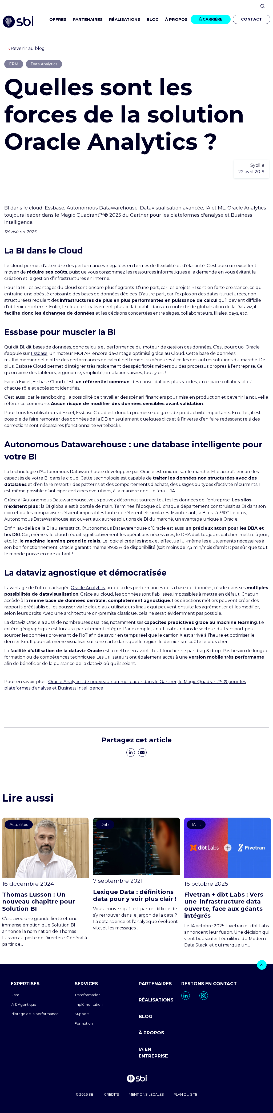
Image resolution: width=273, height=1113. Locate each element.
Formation (84, 1023)
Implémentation (89, 1004)
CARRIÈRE (212, 19)
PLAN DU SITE (185, 1094)
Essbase (39, 353)
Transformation (88, 995)
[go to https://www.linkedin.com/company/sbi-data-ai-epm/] (185, 995)
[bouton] (262, 965)
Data (15, 995)
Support (82, 1014)
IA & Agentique (23, 1004)
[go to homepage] (136, 1079)
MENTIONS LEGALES (146, 1094)
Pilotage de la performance (35, 1014)
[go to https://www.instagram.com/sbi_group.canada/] (203, 995)
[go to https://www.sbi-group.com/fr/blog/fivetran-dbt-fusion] (227, 883)
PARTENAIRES (88, 19)
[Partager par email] (142, 752)
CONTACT (251, 19)
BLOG (153, 19)
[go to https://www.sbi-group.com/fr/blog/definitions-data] (136, 875)
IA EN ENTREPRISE (153, 1053)
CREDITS (111, 1094)
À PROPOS (151, 1032)
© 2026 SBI (85, 1094)
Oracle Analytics (88, 587)
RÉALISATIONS (124, 19)
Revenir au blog (28, 48)
